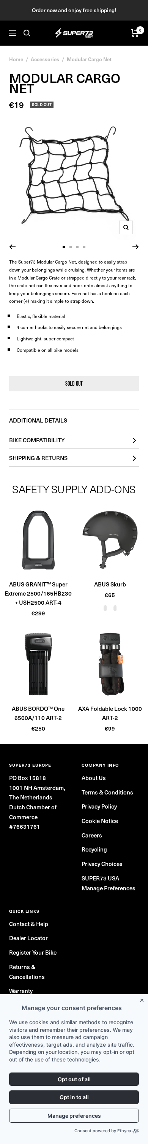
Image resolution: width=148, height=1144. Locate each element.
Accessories (45, 59)
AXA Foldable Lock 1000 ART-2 (110, 713)
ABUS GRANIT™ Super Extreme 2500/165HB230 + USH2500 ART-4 (38, 593)
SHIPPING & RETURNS (38, 458)
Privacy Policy (99, 806)
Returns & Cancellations (27, 972)
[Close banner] (143, 998)
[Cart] (135, 33)
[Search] (27, 33)
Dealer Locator (28, 938)
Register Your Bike (33, 952)
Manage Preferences (108, 888)
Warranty (21, 991)
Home (16, 59)
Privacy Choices (102, 864)
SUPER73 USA (100, 878)
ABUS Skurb (110, 584)
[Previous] (12, 246)
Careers (92, 835)
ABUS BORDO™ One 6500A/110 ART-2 (38, 713)
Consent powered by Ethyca (102, 1130)
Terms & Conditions (107, 792)
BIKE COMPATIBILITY (37, 440)
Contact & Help (28, 924)
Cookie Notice (100, 821)
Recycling (94, 849)
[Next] (135, 246)
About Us (94, 778)
